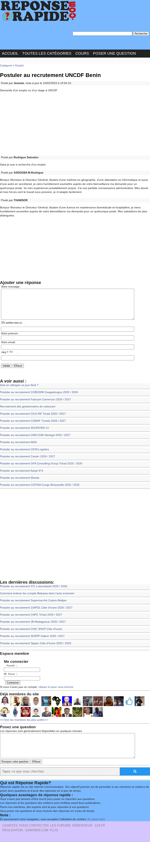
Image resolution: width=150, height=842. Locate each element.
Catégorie (6, 65)
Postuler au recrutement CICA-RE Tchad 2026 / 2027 (33, 413)
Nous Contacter (34, 825)
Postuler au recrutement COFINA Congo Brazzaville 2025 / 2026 (39, 484)
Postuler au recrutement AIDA (18, 442)
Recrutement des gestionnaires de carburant (27, 406)
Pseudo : (11, 665)
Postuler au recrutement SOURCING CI (24, 427)
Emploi (19, 65)
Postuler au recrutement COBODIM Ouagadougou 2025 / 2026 (39, 392)
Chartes (10, 825)
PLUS (54, 830)
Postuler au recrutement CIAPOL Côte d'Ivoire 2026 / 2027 (36, 607)
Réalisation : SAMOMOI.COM (25, 830)
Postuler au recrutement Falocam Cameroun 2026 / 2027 (35, 399)
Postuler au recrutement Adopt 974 (21, 470)
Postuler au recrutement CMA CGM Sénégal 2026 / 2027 (35, 435)
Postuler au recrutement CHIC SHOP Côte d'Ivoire (31, 629)
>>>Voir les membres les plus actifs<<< (24, 719)
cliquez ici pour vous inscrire (55, 687)
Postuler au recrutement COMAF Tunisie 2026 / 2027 (33, 420)
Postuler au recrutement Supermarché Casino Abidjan (33, 600)
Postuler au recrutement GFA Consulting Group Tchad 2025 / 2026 (41, 463)
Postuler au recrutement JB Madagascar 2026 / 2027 (33, 621)
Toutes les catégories (46, 53)
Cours (82, 53)
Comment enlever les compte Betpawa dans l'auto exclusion (37, 593)
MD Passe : (11, 674)
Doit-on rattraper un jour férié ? (19, 385)
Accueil (10, 53)
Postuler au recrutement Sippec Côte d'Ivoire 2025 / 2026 (35, 643)
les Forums (60, 825)
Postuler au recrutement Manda (19, 477)
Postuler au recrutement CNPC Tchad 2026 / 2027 (31, 614)
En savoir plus (96, 819)
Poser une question (114, 53)
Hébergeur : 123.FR (88, 825)
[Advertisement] (75, 124)
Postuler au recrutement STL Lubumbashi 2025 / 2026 (33, 586)
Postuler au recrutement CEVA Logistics (24, 449)
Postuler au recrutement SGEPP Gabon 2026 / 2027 (32, 636)
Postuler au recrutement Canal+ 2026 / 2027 (27, 456)
